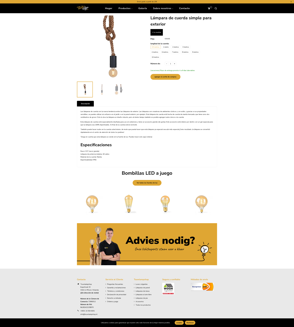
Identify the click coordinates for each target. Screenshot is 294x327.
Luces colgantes (142, 284)
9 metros (195, 52)
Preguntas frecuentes (115, 284)
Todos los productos (143, 305)
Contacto (184, 8)
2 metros (175, 47)
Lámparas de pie (142, 298)
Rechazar (190, 323)
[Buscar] (215, 8)
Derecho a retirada (114, 298)
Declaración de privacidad (116, 294)
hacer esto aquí (140, 137)
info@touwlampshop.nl (88, 314)
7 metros (175, 52)
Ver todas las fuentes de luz (147, 183)
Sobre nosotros (162, 8)
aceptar (179, 323)
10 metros (155, 57)
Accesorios (140, 301)
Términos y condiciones (115, 291)
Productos (125, 8)
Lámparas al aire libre (143, 294)
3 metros (185, 47)
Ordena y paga (112, 301)
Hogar (108, 8)
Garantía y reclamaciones (116, 288)
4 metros (155, 52)
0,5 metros (155, 47)
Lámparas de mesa (142, 291)
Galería (142, 8)
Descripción (85, 104)
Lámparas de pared (143, 288)
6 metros (165, 52)
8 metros (185, 52)
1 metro (166, 47)
